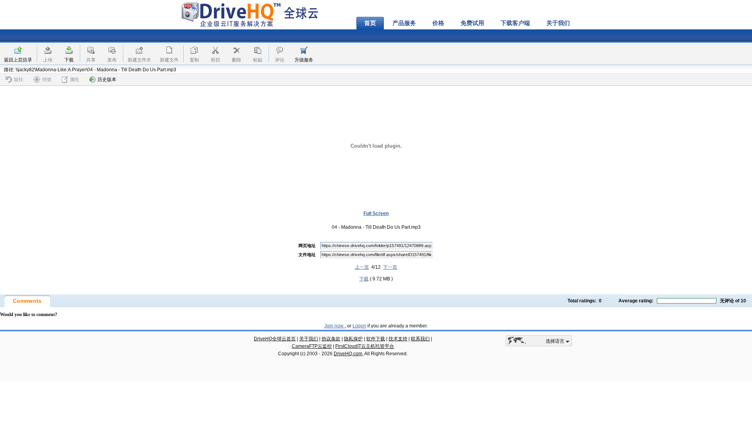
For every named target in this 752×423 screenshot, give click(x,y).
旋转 (18, 79)
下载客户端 (515, 23)
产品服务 (404, 23)
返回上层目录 (18, 60)
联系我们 (420, 339)
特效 (47, 79)
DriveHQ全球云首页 (275, 339)
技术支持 (398, 339)
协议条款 (331, 339)
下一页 (390, 267)
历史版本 (107, 79)
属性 (74, 79)
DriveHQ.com (348, 353)
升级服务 (304, 60)
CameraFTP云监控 (312, 346)
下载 (69, 60)
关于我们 (558, 23)
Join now (334, 326)
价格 (438, 23)
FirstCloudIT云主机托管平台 (364, 346)
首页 (370, 23)
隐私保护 (353, 339)
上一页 (362, 267)
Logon (359, 326)
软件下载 (375, 339)
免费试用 (472, 23)
